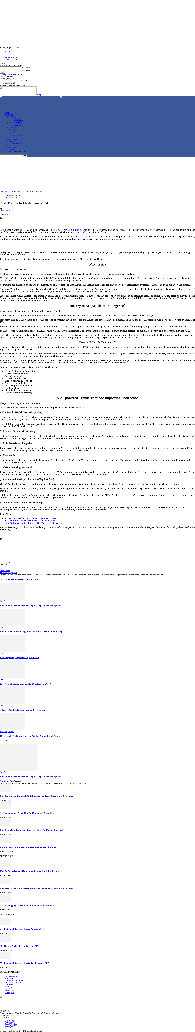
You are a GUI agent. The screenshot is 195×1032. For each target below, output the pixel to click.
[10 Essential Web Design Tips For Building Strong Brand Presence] (12, 730)
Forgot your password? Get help (11, 75)
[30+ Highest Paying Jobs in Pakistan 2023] (5, 942)
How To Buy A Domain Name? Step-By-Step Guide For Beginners (30, 605)
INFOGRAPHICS (15, 143)
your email (24, 81)
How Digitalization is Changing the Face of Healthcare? (33, 523)
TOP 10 (12, 147)
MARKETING (10, 129)
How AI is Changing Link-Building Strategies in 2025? (25, 684)
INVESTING (18, 121)
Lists (1, 653)
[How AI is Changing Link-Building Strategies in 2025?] (12, 677)
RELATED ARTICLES (9, 579)
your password (26, 70)
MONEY (12, 117)
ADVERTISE (10, 1023)
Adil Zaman (4, 781)
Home (2, 192)
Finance (3, 627)
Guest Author (5, 211)
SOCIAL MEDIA (15, 135)
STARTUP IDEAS (11, 139)
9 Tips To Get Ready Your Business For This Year (23, 710)
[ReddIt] (44, 222)
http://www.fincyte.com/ (8, 573)
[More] (60, 222)
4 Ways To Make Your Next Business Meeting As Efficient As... (28, 847)
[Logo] (30, 109)
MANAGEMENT (15, 123)
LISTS (11, 149)
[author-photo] (5, 569)
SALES (12, 131)
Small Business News (12, 192)
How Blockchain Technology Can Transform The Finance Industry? (31, 631)
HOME (7, 113)
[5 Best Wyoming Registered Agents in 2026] (12, 651)
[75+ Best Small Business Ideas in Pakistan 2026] (5, 925)
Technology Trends (11, 197)
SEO (11, 133)
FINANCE (18, 119)
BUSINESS (9, 115)
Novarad (101, 488)
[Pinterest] (20, 222)
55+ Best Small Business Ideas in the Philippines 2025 (24, 963)
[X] (12, 222)
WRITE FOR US (11, 57)
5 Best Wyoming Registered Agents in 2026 (19, 657)
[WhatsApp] (36, 222)
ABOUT (8, 51)
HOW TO (12, 141)
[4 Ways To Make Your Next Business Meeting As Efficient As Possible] (5, 843)
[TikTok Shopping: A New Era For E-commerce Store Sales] (5, 809)
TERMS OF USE (11, 60)
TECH (7, 137)
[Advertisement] (97, 174)
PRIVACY (8, 55)
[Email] (52, 222)
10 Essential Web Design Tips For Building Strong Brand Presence (31, 736)
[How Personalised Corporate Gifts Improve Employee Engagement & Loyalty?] (5, 792)
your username (26, 68)
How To (3, 601)
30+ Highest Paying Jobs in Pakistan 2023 (19, 946)
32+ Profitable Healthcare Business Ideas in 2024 (30, 520)
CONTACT (9, 53)
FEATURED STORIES (17, 152)
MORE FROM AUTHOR (29, 579)
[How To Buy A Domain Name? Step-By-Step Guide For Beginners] (12, 599)
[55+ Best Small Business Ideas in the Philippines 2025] (5, 959)
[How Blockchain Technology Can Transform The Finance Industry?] (12, 625)
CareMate (80, 527)
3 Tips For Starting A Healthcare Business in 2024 (30, 518)
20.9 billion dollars (77, 230)
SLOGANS (13, 127)
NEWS (7, 145)
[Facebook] (3, 222)
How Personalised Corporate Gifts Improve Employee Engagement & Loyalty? (36, 796)
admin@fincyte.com (15, 1015)
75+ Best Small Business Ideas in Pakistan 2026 (22, 929)
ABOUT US (9, 1021)
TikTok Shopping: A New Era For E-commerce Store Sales (27, 813)
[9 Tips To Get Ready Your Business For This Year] (12, 704)
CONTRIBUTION (11, 1025)
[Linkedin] (28, 222)
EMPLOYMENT (20, 125)
